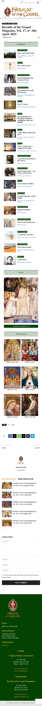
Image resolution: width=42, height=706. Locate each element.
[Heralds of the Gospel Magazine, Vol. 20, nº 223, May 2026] (29, 378)
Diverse (20, 101)
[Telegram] (32, 436)
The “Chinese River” (24, 65)
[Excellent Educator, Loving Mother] (10, 196)
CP (8, 425)
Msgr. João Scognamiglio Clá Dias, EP (26, 95)
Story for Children (22, 231)
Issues (15, 23)
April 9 (4, 448)
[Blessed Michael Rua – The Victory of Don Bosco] (10, 171)
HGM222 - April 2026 (12, 417)
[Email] (23, 436)
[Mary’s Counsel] (10, 104)
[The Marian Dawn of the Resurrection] (10, 91)
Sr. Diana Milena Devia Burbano (26, 107)
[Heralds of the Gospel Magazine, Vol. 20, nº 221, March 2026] (29, 405)
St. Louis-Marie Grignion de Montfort (25, 56)
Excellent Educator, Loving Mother (26, 197)
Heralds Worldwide (22, 206)
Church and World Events (24, 219)
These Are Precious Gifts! (25, 53)
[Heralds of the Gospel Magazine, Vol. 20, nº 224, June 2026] (12, 378)
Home (3, 20)
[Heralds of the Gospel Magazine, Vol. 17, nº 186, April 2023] (21, 300)
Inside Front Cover (22, 50)
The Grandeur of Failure (25, 183)
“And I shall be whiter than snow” (26, 133)
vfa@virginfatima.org (21, 671)
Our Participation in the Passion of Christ (25, 79)
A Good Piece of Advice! (25, 234)
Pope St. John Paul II (23, 82)
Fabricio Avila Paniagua (24, 186)
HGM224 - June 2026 (12, 389)
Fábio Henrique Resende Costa (26, 125)
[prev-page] (3, 530)
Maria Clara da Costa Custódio (26, 237)
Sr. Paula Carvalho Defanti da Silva (25, 250)
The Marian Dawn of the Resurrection (25, 91)
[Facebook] (10, 436)
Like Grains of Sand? (24, 247)
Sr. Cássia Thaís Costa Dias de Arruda (26, 137)
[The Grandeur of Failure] (10, 184)
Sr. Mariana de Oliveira (24, 176)
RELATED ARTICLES (9, 479)
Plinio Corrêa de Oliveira (24, 155)
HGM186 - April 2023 (13, 20)
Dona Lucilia (21, 193)
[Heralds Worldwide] (10, 210)
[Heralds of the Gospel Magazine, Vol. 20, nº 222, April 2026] (12, 405)
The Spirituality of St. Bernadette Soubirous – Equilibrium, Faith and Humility (25, 119)
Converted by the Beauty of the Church (26, 160)
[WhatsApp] (19, 436)
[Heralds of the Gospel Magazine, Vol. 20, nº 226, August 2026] (12, 350)
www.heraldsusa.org (21, 694)
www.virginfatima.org (21, 669)
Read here (5, 645)
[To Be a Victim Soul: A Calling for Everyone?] (10, 147)
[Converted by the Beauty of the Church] (10, 159)
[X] (15, 436)
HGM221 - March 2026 (29, 417)
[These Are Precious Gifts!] (10, 53)
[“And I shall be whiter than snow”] (10, 133)
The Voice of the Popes (23, 75)
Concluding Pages (22, 244)
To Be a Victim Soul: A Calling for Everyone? (25, 147)
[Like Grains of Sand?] (10, 247)
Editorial (20, 62)
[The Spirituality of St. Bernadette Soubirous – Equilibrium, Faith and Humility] (10, 117)
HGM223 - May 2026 (30, 389)
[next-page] (6, 530)
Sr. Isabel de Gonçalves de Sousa (26, 151)
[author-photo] (21, 465)
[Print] (28, 436)
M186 (12, 425)
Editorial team (7, 37)
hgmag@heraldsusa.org (21, 696)
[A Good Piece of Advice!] (10, 235)
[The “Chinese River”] (10, 66)
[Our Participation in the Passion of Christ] (10, 78)
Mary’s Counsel (22, 104)
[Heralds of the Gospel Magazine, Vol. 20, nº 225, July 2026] (29, 350)
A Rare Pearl (21, 259)
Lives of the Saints (22, 168)
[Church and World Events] (10, 222)
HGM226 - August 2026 (12, 362)
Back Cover (20, 256)
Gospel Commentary (23, 87)
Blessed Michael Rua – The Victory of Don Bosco (26, 172)
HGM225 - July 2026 (30, 362)
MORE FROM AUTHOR (25, 479)
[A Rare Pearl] (10, 260)
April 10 (37, 448)
